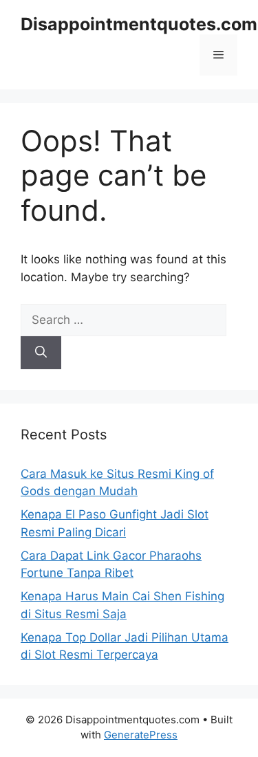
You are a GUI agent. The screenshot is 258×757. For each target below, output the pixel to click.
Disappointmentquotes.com (139, 24)
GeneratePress (141, 734)
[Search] (41, 352)
